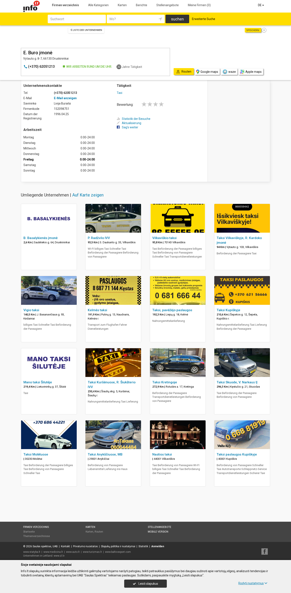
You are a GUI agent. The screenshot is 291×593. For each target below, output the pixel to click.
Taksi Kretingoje (164, 382)
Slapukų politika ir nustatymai (118, 546)
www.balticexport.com (118, 551)
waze (232, 71)
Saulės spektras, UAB (45, 546)
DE (260, 5)
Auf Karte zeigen (88, 195)
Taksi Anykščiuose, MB (105, 454)
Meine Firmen (199, 5)
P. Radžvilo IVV (99, 238)
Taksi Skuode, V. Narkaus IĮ (237, 382)
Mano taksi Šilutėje (37, 382)
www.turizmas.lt (92, 551)
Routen (99, 531)
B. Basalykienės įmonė (40, 238)
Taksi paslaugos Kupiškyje (237, 454)
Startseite (29, 531)
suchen (177, 19)
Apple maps (253, 71)
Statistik (143, 546)
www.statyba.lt (31, 551)
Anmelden (157, 546)
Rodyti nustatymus (251, 583)
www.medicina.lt (53, 551)
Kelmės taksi (97, 310)
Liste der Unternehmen (87, 30)
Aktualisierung (131, 123)
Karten (122, 5)
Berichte (141, 5)
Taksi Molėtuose (35, 454)
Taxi (119, 93)
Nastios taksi (162, 454)
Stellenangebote (167, 5)
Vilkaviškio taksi (164, 238)
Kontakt (65, 546)
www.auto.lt (73, 551)
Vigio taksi (31, 310)
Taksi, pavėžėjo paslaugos (172, 310)
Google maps (209, 71)
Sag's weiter (130, 127)
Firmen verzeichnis (65, 5)
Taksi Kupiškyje (228, 310)
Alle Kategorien (98, 5)
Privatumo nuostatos (85, 546)
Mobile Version (158, 531)
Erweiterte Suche (203, 19)
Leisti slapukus (148, 583)
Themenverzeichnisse (36, 536)
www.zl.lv (59, 555)
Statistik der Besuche (136, 118)
